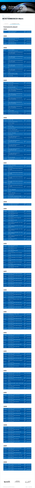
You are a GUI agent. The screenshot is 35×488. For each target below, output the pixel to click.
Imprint (27, 486)
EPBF (3, 15)
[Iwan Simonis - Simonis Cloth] (28, 481)
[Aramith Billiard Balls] (7, 481)
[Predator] (17, 481)
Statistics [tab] (6, 23)
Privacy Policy (30, 486)
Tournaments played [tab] (15, 23)
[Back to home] (13, 7)
